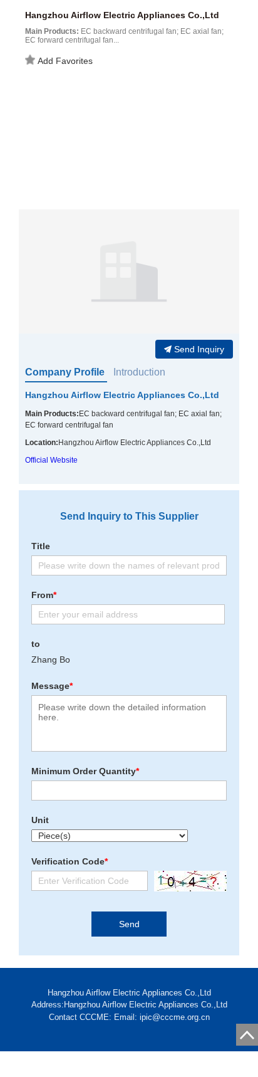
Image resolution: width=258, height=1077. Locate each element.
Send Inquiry (199, 349)
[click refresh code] (187, 881)
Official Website (51, 460)
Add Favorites (65, 61)
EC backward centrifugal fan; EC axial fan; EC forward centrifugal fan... (124, 36)
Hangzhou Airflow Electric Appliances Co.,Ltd (122, 395)
